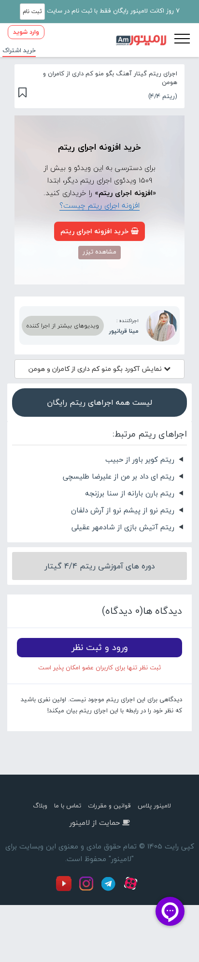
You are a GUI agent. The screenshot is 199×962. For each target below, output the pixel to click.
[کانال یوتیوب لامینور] (66, 889)
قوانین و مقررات (109, 805)
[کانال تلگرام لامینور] (110, 889)
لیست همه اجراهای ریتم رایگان (99, 402)
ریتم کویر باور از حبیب (139, 459)
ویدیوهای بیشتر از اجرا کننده (63, 326)
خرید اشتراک (19, 50)
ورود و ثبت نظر (99, 647)
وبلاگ (40, 805)
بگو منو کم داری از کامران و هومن (96, 369)
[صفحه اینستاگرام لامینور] (87, 889)
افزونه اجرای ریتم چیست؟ (99, 205)
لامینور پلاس (154, 805)
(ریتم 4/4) (162, 96)
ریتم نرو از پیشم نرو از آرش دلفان (122, 510)
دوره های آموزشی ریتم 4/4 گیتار (99, 566)
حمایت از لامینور (95, 822)
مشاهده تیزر (99, 251)
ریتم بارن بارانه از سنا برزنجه (129, 493)
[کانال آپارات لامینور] (132, 889)
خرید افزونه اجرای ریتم (94, 231)
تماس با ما (67, 805)
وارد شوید (26, 32)
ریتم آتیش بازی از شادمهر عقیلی (122, 527)
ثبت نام (32, 11)
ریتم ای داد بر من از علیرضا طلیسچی (118, 476)
